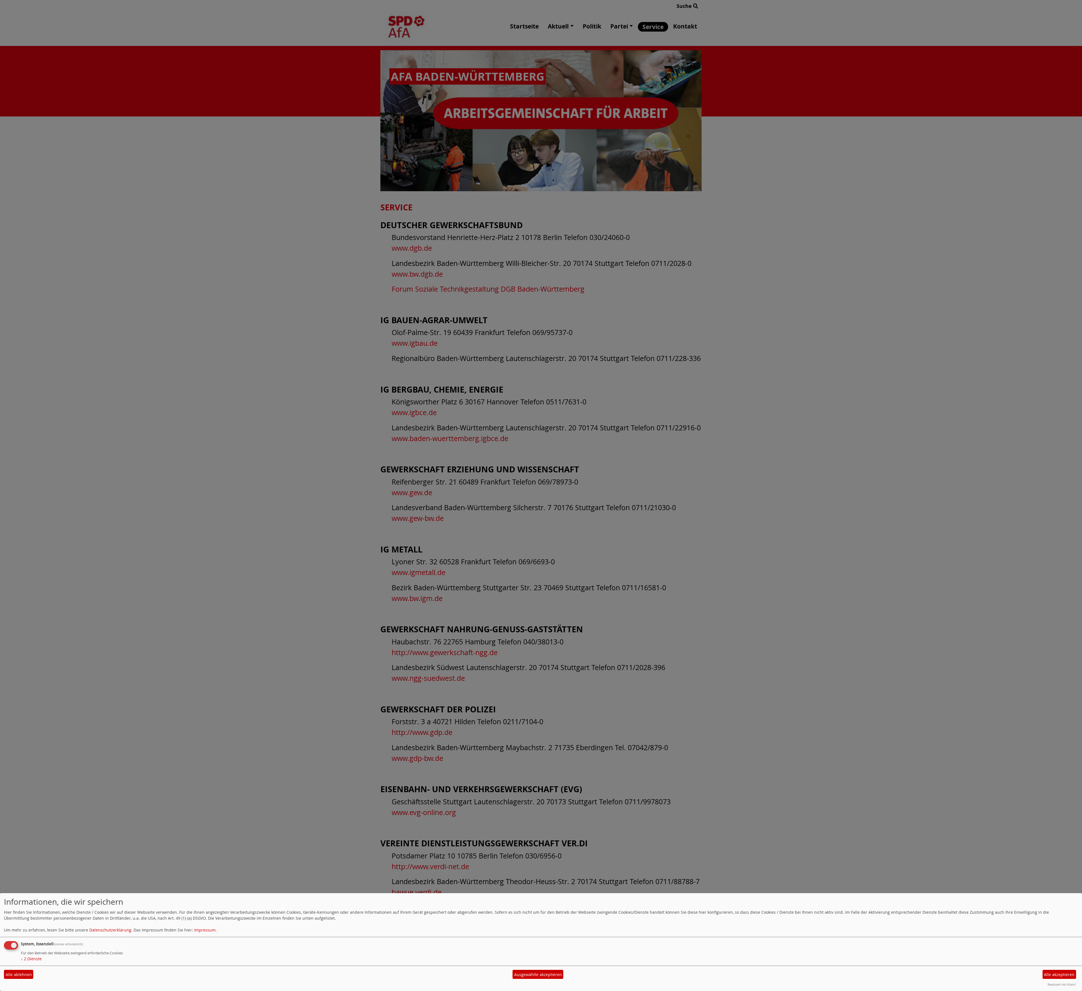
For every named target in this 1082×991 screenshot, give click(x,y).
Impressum (205, 930)
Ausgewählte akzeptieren (538, 974)
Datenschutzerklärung (110, 930)
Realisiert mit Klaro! (1062, 984)
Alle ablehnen (19, 974)
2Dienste (31, 958)
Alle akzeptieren (1059, 974)
